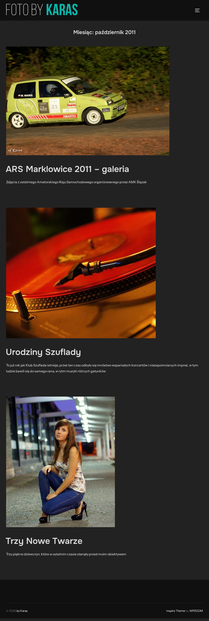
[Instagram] (19, 590)
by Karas (22, 611)
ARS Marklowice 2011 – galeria (67, 169)
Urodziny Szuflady (43, 352)
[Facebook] (10, 590)
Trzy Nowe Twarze (44, 541)
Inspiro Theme (175, 611)
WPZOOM (196, 611)
